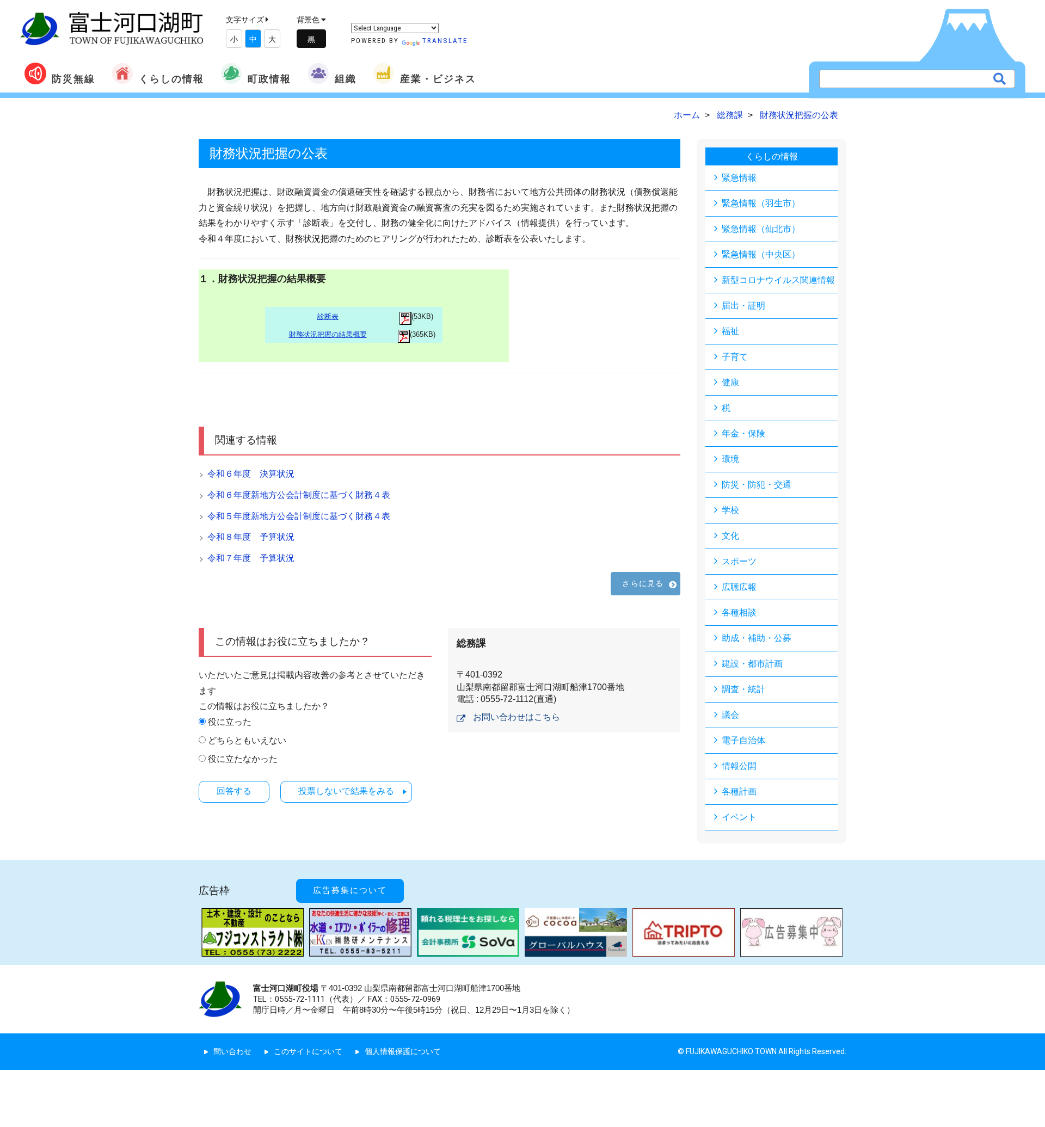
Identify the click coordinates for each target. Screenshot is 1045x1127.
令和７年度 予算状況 (250, 558)
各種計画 (739, 791)
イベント (739, 817)
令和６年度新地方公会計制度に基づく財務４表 (298, 495)
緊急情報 (739, 177)
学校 (730, 510)
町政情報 (269, 78)
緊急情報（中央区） (761, 254)
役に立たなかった (243, 758)
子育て (735, 356)
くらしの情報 (171, 78)
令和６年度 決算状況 (250, 473)
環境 (730, 459)
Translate (445, 40)
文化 (730, 535)
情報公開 (739, 766)
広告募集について (350, 890)
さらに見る (642, 583)
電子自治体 (743, 740)
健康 (730, 382)
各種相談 (739, 612)
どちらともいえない (247, 740)
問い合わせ (232, 1051)
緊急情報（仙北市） (761, 228)
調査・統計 (743, 689)
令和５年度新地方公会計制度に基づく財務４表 (298, 516)
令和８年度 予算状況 (250, 536)
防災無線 (73, 78)
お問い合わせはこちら (516, 717)
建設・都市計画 (752, 663)
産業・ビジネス (438, 78)
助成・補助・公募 (756, 638)
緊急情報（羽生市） (761, 203)
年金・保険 (743, 433)
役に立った (229, 721)
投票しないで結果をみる (346, 791)
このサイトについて (308, 1051)
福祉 (730, 331)
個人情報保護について (403, 1051)
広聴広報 (739, 587)
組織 (345, 78)
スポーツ (739, 561)
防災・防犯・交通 (756, 484)
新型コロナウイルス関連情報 (778, 280)
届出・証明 (743, 305)
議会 (730, 714)
